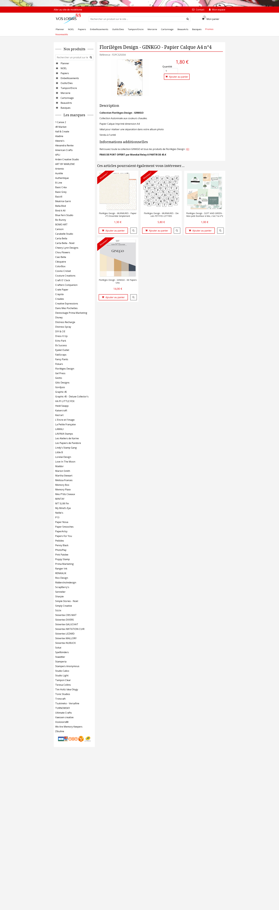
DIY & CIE (60, 331)
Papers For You (63, 536)
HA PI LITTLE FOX (64, 401)
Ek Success (61, 345)
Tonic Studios (62, 694)
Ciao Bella (60, 257)
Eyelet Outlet (62, 350)
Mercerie (65, 93)
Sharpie (59, 596)
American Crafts (64, 150)
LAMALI (59, 429)
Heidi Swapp (62, 405)
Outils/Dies (67, 83)
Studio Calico (62, 670)
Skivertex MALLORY (66, 638)
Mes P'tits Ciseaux (65, 494)
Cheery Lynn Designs (66, 247)
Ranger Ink (61, 568)
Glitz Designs (62, 382)
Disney (59, 317)
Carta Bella (61, 238)
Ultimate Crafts (63, 712)
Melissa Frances (64, 480)
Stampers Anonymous (67, 666)
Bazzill (58, 196)
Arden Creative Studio (67, 159)
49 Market (60, 126)
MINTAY (59, 498)
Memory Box (62, 484)
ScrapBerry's (62, 587)
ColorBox (60, 266)
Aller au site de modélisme (68, 9)
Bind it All (60, 210)
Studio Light (61, 675)
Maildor (59, 466)
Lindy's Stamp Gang (66, 447)
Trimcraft (60, 698)
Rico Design (61, 577)
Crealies (59, 298)
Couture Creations (65, 275)
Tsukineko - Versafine (67, 703)
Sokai (58, 647)
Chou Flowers (62, 252)
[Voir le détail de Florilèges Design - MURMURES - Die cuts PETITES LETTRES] (177, 231)
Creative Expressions (66, 303)
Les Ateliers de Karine (67, 438)
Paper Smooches (64, 526)
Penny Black (61, 545)
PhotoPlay (60, 550)
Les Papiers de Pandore (68, 443)
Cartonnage (67, 98)
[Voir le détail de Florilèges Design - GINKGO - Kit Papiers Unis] (133, 297)
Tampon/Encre (69, 88)
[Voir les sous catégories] (57, 63)
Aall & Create (62, 131)
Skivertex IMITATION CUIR (69, 629)
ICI (187, 149)
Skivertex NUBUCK (65, 643)
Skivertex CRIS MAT (66, 615)
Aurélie (59, 173)
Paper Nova (61, 522)
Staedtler (60, 656)
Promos (209, 29)
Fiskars (59, 364)
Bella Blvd (60, 205)
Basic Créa (61, 187)
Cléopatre (60, 261)
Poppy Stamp (62, 559)
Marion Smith (62, 471)
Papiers (65, 73)
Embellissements (70, 78)
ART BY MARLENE (65, 164)
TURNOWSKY (62, 708)
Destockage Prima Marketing (71, 312)
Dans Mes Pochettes (66, 308)
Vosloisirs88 (61, 722)
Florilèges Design (64, 368)
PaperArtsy (61, 531)
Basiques (65, 107)
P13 (57, 517)
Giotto (58, 378)
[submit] (188, 19)
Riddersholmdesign (65, 582)
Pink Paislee (61, 554)
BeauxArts (66, 102)
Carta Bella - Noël (64, 243)
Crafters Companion (66, 285)
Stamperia (60, 661)
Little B (59, 452)
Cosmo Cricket (63, 271)
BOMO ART (61, 224)
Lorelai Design (63, 457)
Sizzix (58, 610)
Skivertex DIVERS (64, 619)
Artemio (59, 168)
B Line (58, 182)
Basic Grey (61, 192)
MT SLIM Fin (62, 503)
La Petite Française (65, 424)
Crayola (59, 294)
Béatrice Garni (63, 201)
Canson (59, 229)
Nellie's (59, 512)
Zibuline (59, 731)
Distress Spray (63, 326)
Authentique (62, 178)
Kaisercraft (61, 410)
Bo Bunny (60, 219)
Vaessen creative (64, 717)
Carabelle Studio (64, 233)
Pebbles (59, 540)
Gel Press (60, 373)
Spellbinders (62, 652)
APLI (57, 154)
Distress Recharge (65, 322)
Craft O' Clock (62, 280)
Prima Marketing (64, 563)
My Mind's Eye (63, 508)
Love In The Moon (65, 461)
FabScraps (60, 354)
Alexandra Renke (64, 145)
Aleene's (59, 140)
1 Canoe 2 (60, 122)
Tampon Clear (63, 680)
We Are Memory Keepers (68, 726)
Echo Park (60, 340)
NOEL (64, 68)
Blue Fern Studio (64, 215)
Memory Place (63, 489)
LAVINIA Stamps (64, 433)
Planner (65, 63)
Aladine (59, 136)
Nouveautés (61, 34)
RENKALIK (60, 573)
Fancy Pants (61, 359)
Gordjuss (60, 387)
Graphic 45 (61, 391)
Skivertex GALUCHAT (66, 624)
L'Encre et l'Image (65, 419)
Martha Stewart (63, 475)
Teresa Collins (63, 684)
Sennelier (60, 591)
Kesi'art (59, 415)
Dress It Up (61, 336)
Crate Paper (61, 289)
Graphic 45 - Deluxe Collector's (71, 396)
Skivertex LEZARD (65, 633)
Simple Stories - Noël (66, 601)
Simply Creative (63, 605)
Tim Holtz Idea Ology (66, 689)
